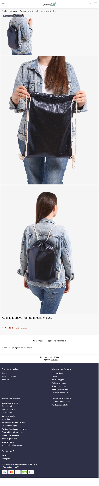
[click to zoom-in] (49, 250)
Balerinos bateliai (8, 416)
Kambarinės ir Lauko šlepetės (13, 422)
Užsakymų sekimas (59, 386)
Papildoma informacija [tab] (56, 341)
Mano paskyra (57, 373)
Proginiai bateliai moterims (12, 432)
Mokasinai (6, 419)
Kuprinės (23, 11)
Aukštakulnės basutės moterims (14, 429)
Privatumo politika (9, 376)
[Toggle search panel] (90, 4)
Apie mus (5, 373)
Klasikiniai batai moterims (61, 402)
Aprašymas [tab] (38, 341)
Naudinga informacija (59, 389)
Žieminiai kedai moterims (61, 398)
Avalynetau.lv (8, 467)
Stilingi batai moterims (10, 435)
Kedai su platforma (9, 439)
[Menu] (5, 4)
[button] (95, 4)
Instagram (6, 459)
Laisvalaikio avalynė (10, 403)
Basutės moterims (9, 409)
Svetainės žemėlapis (59, 393)
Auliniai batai (7, 406)
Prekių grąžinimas (58, 383)
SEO (17, 467)
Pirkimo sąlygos (57, 380)
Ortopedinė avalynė (9, 426)
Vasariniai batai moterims (12, 445)
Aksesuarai (14, 11)
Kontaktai (5, 380)
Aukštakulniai (7, 413)
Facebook (6, 455)
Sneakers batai (8, 442)
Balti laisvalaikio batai (59, 405)
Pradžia (4, 11)
